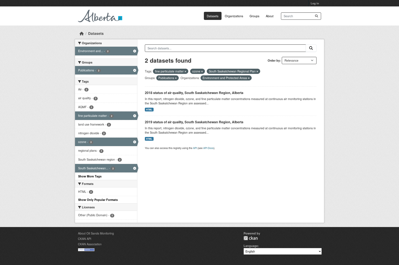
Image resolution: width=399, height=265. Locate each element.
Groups (254, 16)
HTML (149, 109)
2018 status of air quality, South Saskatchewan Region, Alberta (194, 92)
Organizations (234, 16)
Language (251, 246)
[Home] (82, 33)
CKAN (251, 238)
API (195, 148)
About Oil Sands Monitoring (96, 233)
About (269, 16)
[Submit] (316, 16)
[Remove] (185, 71)
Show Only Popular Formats (98, 200)
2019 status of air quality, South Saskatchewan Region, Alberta (194, 122)
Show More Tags (90, 176)
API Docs (208, 148)
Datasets (212, 16)
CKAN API (84, 239)
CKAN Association (90, 244)
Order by (274, 60)
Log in (315, 3)
